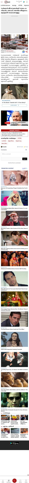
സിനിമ (20, 5)
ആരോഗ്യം (19, 141)
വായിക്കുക (6, 413)
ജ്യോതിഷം (11, 141)
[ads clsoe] (28, 475)
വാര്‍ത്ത (4, 141)
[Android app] (14, 443)
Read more (7, 122)
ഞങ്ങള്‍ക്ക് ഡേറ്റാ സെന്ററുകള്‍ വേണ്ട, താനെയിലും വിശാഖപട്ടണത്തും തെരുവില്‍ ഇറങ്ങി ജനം (15, 422)
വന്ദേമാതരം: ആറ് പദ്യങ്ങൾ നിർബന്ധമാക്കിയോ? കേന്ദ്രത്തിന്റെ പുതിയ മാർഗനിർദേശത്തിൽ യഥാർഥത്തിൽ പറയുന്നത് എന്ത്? (5, 422)
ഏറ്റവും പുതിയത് (8, 426)
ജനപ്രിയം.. (5, 143)
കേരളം (14, 5)
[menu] (2, 2)
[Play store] (24, 1)
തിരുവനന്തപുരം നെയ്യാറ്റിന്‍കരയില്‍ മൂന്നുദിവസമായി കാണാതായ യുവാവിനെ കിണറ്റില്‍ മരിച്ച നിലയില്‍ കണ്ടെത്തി (13, 134)
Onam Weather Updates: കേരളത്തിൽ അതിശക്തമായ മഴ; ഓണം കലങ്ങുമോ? (15, 436)
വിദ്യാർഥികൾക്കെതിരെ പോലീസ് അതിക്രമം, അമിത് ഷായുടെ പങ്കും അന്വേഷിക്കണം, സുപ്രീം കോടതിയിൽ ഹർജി (5, 436)
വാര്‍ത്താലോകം (5, 5)
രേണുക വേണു (9, 50)
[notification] (26, 1)
